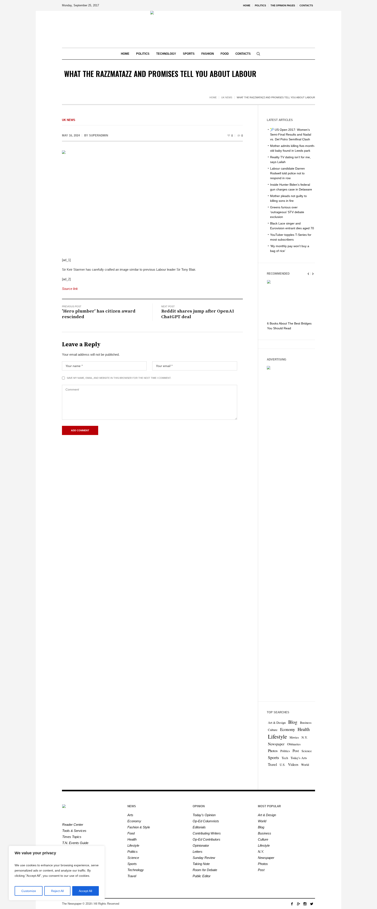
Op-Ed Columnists (206, 821)
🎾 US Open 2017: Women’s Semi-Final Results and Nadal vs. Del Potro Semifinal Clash (290, 134)
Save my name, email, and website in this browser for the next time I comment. (119, 378)
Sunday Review (204, 858)
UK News (226, 97)
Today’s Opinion (204, 815)
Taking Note (201, 864)
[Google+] (298, 903)
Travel (272, 764)
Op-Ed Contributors (206, 839)
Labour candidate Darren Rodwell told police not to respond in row (287, 173)
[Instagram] (305, 903)
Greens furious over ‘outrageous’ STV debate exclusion (287, 212)
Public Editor (202, 876)
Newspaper (276, 743)
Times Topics (71, 837)
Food (131, 833)
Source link (70, 289)
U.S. (282, 765)
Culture (273, 730)
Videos (293, 764)
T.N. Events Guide (75, 843)
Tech (285, 758)
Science (307, 751)
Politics (285, 751)
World (305, 765)
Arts (130, 815)
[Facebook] (292, 903)
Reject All (57, 891)
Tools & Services (74, 831)
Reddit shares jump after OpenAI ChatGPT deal (197, 314)
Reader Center (72, 824)
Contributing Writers (207, 833)
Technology (135, 870)
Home (213, 97)
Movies (294, 737)
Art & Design (277, 722)
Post (296, 750)
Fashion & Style (138, 827)
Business (306, 722)
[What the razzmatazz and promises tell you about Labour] (152, 201)
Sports (273, 757)
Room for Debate (205, 870)
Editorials (199, 827)
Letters (197, 851)
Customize (28, 891)
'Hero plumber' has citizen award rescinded (98, 314)
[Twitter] (311, 903)
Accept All (85, 891)
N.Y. (305, 737)
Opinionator (201, 845)
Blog (292, 722)
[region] (57, 873)
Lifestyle (277, 736)
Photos (273, 750)
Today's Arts (299, 758)
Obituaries (294, 744)
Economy (287, 729)
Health (304, 729)
